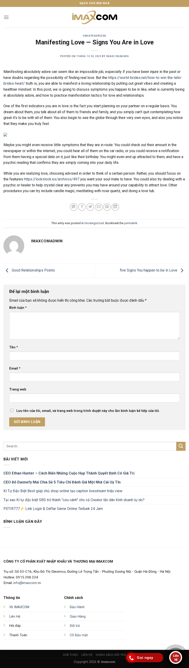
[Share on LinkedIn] (115, 207)
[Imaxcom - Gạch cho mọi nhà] (94, 17)
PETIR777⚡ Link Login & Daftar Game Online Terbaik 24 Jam (53, 508)
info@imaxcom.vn (27, 583)
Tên (13, 347)
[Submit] (181, 446)
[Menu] (6, 17)
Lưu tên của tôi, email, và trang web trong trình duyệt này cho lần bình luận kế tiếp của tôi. (88, 411)
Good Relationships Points (33, 270)
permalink (130, 223)
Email (15, 368)
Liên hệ (86, 654)
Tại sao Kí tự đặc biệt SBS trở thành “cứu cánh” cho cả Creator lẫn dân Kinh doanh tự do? (74, 500)
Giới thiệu (70, 654)
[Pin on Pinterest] (107, 207)
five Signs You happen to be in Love (149, 270)
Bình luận (18, 308)
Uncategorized (94, 35)
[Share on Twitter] (90, 207)
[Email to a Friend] (99, 207)
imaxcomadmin (117, 56)
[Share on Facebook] (82, 207)
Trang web (17, 389)
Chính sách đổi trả (111, 654)
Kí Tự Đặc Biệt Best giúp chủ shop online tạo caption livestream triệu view (62, 491)
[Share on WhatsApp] (73, 207)
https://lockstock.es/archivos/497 (51, 179)
